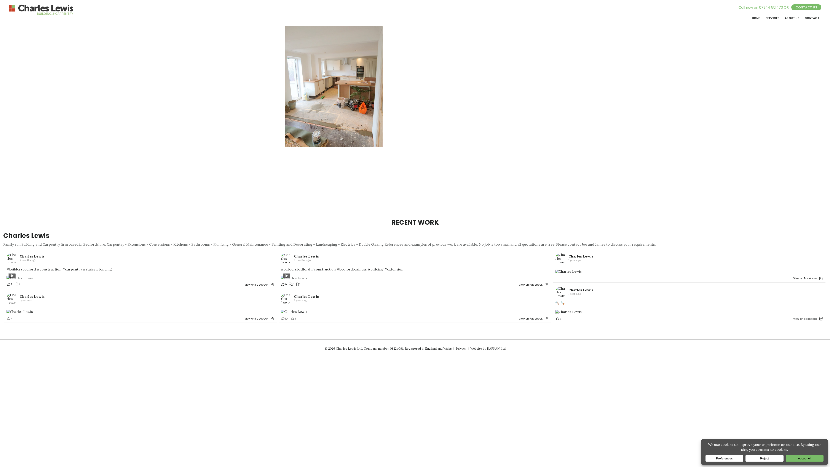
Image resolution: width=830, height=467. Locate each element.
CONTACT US (806, 7)
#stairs (89, 269)
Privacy (461, 348)
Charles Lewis (26, 235)
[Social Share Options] (272, 284)
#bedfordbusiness (352, 269)
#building (104, 269)
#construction (49, 269)
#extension (393, 269)
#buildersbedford (21, 269)
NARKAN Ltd (496, 348)
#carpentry (72, 269)
